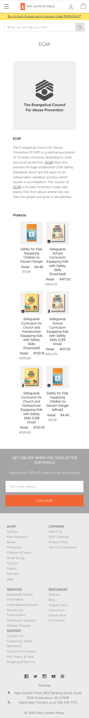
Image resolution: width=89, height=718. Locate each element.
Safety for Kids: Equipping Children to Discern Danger (31, 255)
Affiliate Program (19, 626)
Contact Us (15, 636)
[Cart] (83, 6)
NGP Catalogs (59, 537)
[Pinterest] (62, 676)
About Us (55, 532)
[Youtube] (54, 676)
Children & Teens (19, 553)
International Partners (22, 605)
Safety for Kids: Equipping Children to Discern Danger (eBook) (57, 401)
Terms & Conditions (63, 547)
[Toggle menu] (6, 6)
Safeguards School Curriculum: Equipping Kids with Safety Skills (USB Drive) (57, 331)
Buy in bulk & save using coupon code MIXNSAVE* (44, 16)
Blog (52, 600)
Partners (13, 574)
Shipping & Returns (21, 662)
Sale (10, 579)
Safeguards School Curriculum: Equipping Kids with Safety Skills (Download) (57, 261)
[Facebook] (26, 676)
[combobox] (44, 27)
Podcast (54, 595)
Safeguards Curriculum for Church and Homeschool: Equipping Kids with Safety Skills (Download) (31, 333)
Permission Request (21, 620)
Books (11, 542)
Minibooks (14, 547)
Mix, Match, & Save (20, 657)
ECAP (49, 162)
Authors (12, 532)
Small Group (16, 558)
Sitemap (44, 685)
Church (12, 563)
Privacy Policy (58, 542)
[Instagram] (44, 676)
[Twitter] (35, 676)
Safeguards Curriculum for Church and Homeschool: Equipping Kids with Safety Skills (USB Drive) (31, 407)
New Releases (17, 537)
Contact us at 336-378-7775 (56, 703)
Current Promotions (21, 651)
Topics (11, 569)
